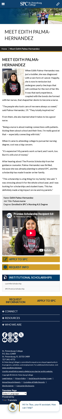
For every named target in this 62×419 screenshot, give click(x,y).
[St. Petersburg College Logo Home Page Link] (31, 4)
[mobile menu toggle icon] (3, 4)
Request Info (19, 267)
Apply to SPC (18, 259)
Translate (12, 400)
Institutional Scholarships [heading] (30, 277)
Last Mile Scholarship (13, 284)
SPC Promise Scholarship (14, 289)
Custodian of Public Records (34, 382)
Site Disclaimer (8, 386)
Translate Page (9, 390)
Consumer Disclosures (25, 386)
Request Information (15, 301)
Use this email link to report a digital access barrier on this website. (27, 371)
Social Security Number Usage (40, 378)
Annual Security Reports (11, 382)
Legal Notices (7, 378)
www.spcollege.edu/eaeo (12, 368)
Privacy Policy (20, 378)
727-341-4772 (8, 359)
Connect (11, 311)
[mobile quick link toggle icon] (57, 4)
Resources (12, 317)
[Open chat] (12, 407)
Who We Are (13, 324)
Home (4, 48)
